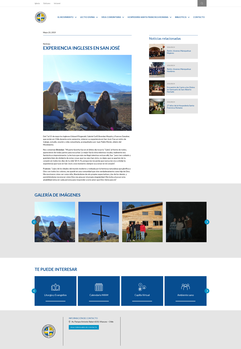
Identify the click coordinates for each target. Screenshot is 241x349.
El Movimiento (65, 17)
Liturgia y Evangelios (55, 294)
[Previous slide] (34, 221)
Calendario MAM (99, 294)
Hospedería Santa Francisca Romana (148, 17)
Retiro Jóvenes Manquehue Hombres (179, 70)
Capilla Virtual (142, 294)
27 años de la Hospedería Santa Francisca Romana (180, 106)
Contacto (199, 17)
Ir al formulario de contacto (84, 327)
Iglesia (37, 3)
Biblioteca (180, 17)
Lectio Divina (87, 17)
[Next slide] (206, 221)
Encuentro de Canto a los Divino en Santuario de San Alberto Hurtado (181, 89)
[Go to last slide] (34, 291)
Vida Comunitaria (111, 17)
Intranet (57, 3)
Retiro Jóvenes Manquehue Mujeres (179, 52)
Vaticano (46, 3)
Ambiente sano (185, 294)
